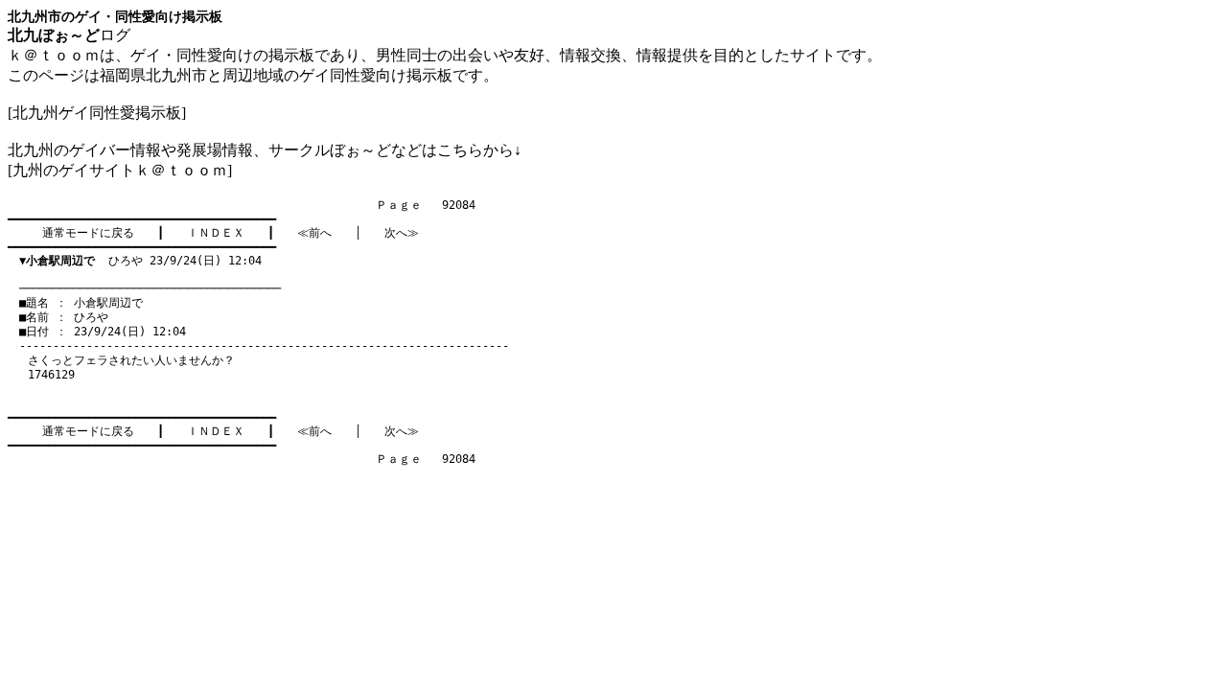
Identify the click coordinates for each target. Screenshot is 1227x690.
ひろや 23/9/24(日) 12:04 (140, 260)
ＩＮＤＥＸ (215, 233)
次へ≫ (401, 233)
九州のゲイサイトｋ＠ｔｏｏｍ (119, 170)
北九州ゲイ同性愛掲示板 (96, 112)
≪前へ (314, 233)
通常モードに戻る (88, 233)
